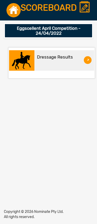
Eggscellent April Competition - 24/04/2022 (48, 31)
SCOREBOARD (50, 8)
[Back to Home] (13, 10)
